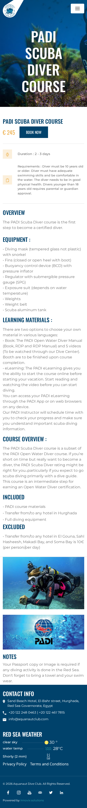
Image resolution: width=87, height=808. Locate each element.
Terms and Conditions (49, 764)
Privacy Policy (14, 764)
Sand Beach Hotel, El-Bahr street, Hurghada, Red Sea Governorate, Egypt (43, 703)
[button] (77, 8)
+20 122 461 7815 (52, 712)
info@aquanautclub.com (28, 719)
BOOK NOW (34, 132)
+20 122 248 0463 (22, 712)
